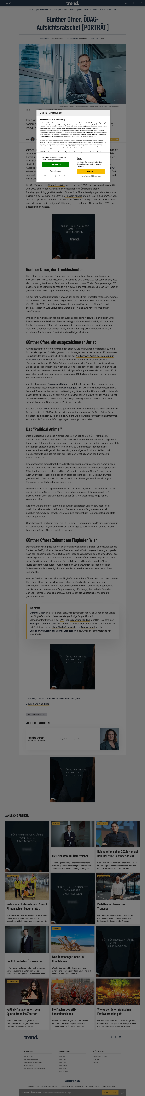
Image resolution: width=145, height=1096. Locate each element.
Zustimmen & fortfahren (55, 164)
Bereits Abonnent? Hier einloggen (91, 176)
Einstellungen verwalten (55, 171)
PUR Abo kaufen (91, 171)
